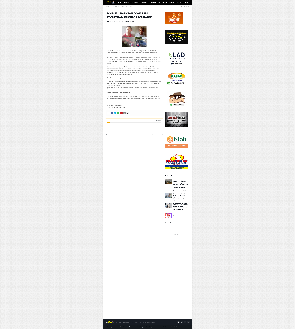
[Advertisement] (176, 259)
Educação (144, 2)
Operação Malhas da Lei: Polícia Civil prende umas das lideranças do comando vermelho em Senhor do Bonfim (180, 206)
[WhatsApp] (118, 113)
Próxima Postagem (157, 134)
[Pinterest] (121, 113)
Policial (171, 2)
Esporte (164, 2)
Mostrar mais (158, 120)
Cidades (126, 2)
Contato (107, 6)
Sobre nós (129, 6)
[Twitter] (115, 113)
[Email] (124, 113)
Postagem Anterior (111, 134)
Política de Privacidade (118, 6)
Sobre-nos (187, 327)
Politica (179, 2)
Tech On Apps (149, 327)
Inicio (120, 2)
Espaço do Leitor (154, 2)
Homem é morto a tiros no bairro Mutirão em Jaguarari (180, 195)
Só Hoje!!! (176, 214)
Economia (135, 2)
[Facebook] (112, 113)
